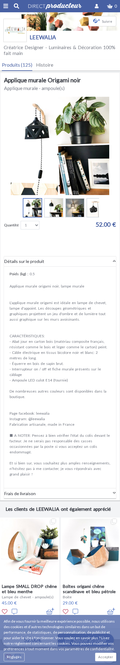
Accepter (105, 657)
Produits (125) (17, 65)
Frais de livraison (20, 493)
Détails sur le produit (24, 261)
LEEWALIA (43, 37)
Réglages (14, 657)
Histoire (44, 65)
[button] (112, 6)
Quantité (11, 225)
